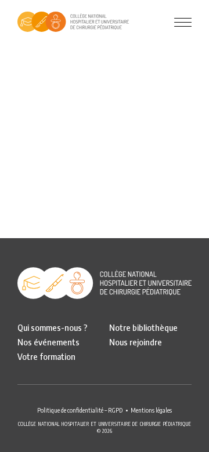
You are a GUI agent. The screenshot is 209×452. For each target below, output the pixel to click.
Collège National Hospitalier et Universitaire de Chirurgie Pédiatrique (73, 22)
